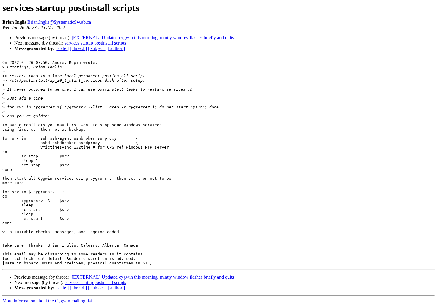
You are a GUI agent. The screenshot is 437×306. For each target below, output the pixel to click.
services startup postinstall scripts (95, 42)
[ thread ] (78, 48)
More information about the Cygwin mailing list (47, 300)
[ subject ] (97, 48)
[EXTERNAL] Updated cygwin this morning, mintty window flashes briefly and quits (153, 37)
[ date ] (62, 48)
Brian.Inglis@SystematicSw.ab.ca (59, 22)
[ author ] (116, 48)
